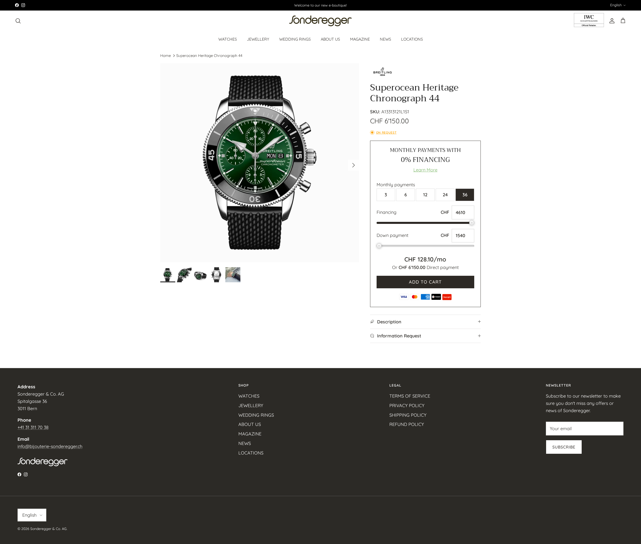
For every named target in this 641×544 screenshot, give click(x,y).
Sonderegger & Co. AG (48, 528)
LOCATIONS (412, 38)
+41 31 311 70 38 (33, 427)
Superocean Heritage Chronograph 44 (209, 55)
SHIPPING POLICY (407, 415)
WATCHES (227, 38)
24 (445, 195)
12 (425, 195)
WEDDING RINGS (295, 38)
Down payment (392, 235)
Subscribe (563, 446)
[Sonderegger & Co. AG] (320, 21)
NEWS (385, 38)
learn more (425, 170)
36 (464, 195)
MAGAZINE (360, 38)
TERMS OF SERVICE (409, 396)
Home (165, 55)
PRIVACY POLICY (406, 405)
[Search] (18, 21)
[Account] (611, 21)
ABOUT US (330, 38)
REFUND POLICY (406, 424)
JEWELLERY (258, 38)
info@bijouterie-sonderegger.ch (50, 446)
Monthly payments (396, 185)
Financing (386, 212)
